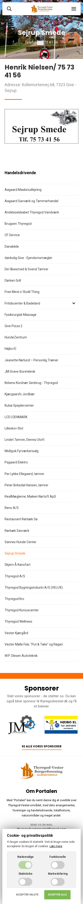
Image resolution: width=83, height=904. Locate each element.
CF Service (12, 235)
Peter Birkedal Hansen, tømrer (26, 485)
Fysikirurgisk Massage (20, 315)
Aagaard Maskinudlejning (23, 190)
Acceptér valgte (27, 894)
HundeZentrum (16, 337)
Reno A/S (12, 508)
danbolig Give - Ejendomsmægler (28, 258)
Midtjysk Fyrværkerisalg (22, 451)
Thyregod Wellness (18, 621)
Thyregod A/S (15, 576)
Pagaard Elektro (16, 462)
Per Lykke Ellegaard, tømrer (24, 474)
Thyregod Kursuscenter (22, 610)
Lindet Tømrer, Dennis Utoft (24, 439)
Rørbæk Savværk (17, 531)
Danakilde (12, 246)
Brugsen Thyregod (18, 223)
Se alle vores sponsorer (42, 746)
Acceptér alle (57, 894)
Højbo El (10, 348)
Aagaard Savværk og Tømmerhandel (31, 201)
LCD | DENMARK (16, 417)
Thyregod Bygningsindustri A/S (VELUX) (34, 587)
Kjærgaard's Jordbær (20, 394)
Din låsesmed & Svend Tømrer (26, 269)
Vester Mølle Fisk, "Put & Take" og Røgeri (34, 644)
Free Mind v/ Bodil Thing (22, 292)
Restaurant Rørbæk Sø (21, 519)
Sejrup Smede (15, 553)
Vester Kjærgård (16, 633)
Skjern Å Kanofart (17, 564)
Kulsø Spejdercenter (19, 405)
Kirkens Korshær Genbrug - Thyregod (31, 383)
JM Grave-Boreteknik (20, 371)
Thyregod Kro (14, 599)
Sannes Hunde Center (20, 542)
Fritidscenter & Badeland (22, 303)
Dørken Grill (13, 280)
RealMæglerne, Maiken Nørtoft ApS (30, 496)
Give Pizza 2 (13, 326)
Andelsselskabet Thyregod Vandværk (32, 212)
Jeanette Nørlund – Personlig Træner (31, 360)
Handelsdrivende (20, 172)
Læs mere (56, 846)
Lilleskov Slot (14, 428)
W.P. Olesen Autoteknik (21, 655)
